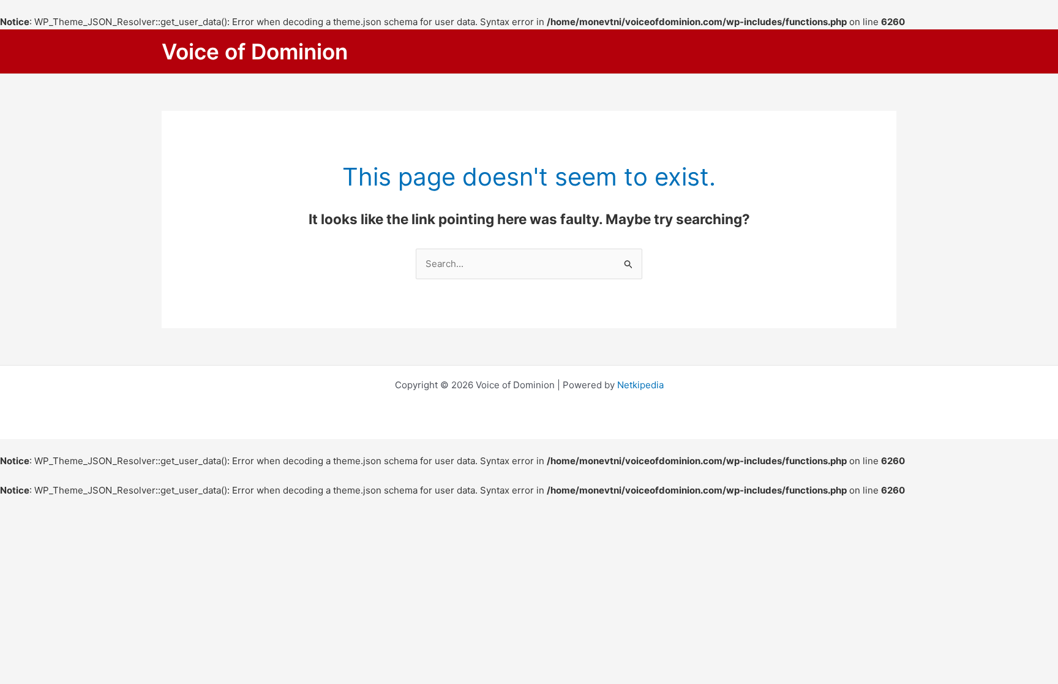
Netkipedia (640, 385)
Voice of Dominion (255, 51)
